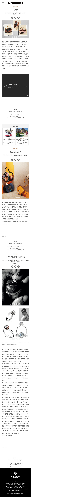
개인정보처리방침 (9, 480)
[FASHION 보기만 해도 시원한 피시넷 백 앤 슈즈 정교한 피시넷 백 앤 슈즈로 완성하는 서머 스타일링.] (8, 132)
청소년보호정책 (15, 480)
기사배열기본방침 (21, 480)
